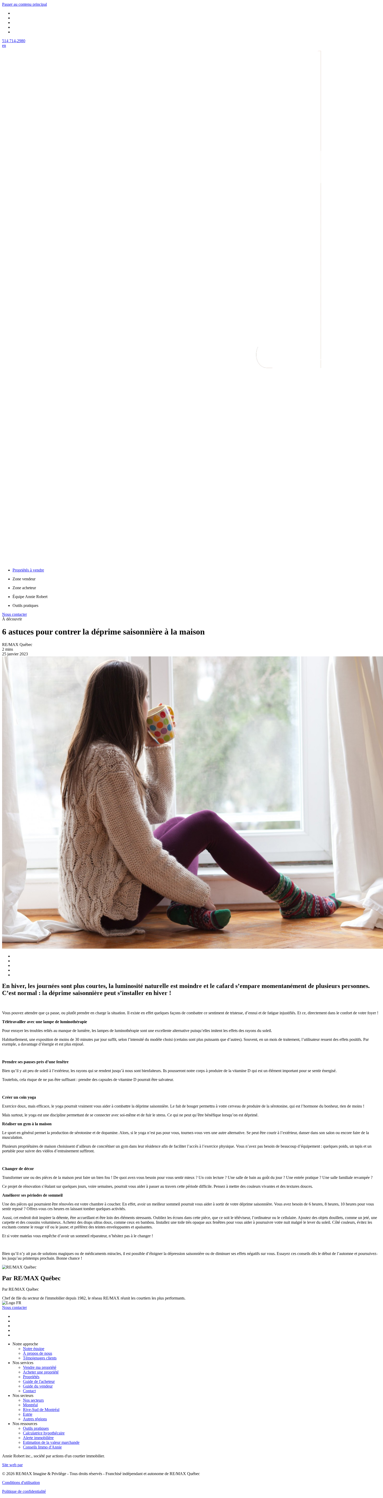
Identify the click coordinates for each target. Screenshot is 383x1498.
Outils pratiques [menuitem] (25, 605)
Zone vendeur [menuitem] (24, 579)
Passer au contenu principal (24, 4)
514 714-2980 (13, 41)
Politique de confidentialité (24, 1491)
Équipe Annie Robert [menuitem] (30, 596)
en (4, 45)
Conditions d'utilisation (21, 1482)
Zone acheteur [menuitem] (24, 588)
